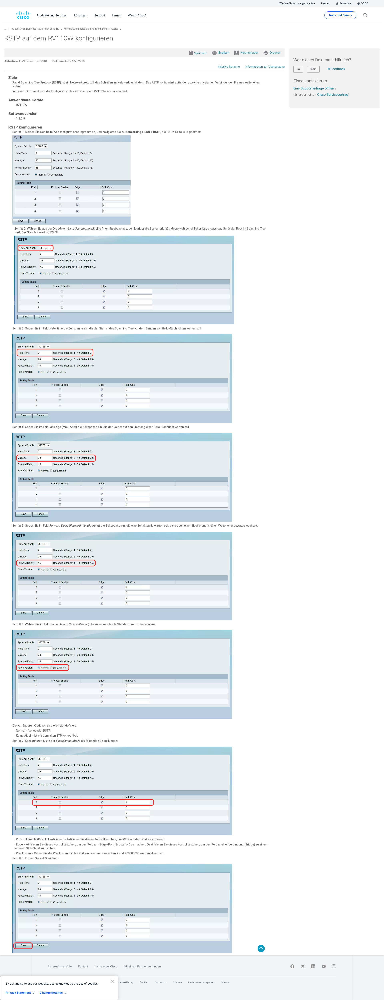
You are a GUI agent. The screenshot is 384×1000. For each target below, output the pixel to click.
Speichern (200, 53)
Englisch (223, 52)
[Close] (112, 981)
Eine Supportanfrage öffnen (313, 88)
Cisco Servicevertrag (332, 94)
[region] (59, 988)
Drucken (275, 52)
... (5, 28)
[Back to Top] (261, 948)
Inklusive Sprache (228, 66)
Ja (298, 69)
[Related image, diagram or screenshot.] (71, 223)
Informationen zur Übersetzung (265, 66)
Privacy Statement (18, 992)
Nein (313, 69)
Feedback (338, 69)
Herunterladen (249, 52)
